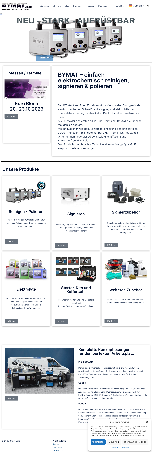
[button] (147, 422)
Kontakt (118, 6)
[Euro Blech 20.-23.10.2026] (27, 88)
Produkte (77, 6)
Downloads (103, 6)
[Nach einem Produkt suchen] (148, 6)
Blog (67, 6)
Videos (91, 6)
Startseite (44, 6)
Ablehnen (114, 442)
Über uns (57, 6)
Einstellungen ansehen (135, 442)
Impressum (125, 447)
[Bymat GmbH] (19, 5)
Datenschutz (116, 447)
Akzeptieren (98, 442)
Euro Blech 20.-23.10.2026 (26, 106)
